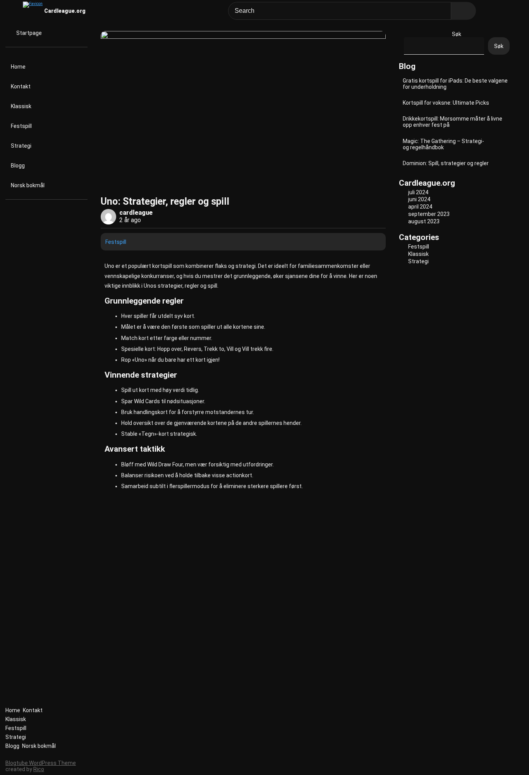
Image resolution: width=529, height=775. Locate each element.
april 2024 (420, 207)
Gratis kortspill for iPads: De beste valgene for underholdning (455, 84)
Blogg (18, 165)
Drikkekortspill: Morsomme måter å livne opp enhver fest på (452, 122)
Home (18, 67)
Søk (456, 34)
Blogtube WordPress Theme (40, 763)
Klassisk (21, 106)
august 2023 (424, 221)
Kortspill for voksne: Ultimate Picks (446, 103)
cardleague (136, 212)
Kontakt (21, 86)
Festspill (21, 126)
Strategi (21, 146)
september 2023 (429, 214)
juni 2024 (419, 199)
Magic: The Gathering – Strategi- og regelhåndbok (443, 144)
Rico (38, 769)
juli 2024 (418, 192)
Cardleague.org (65, 11)
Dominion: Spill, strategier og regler (446, 163)
